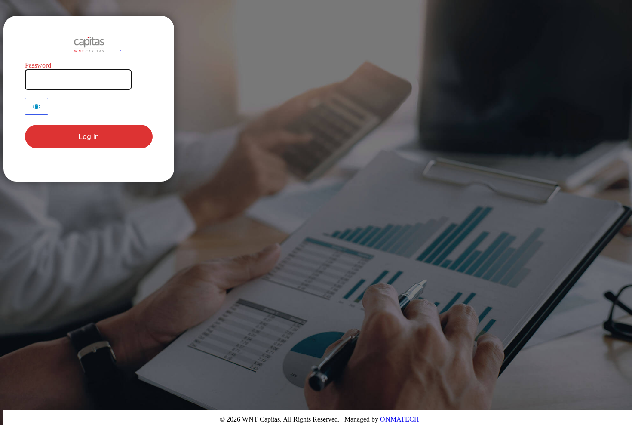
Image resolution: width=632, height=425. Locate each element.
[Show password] (36, 106)
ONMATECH (399, 419)
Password (38, 65)
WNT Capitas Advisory (89, 44)
